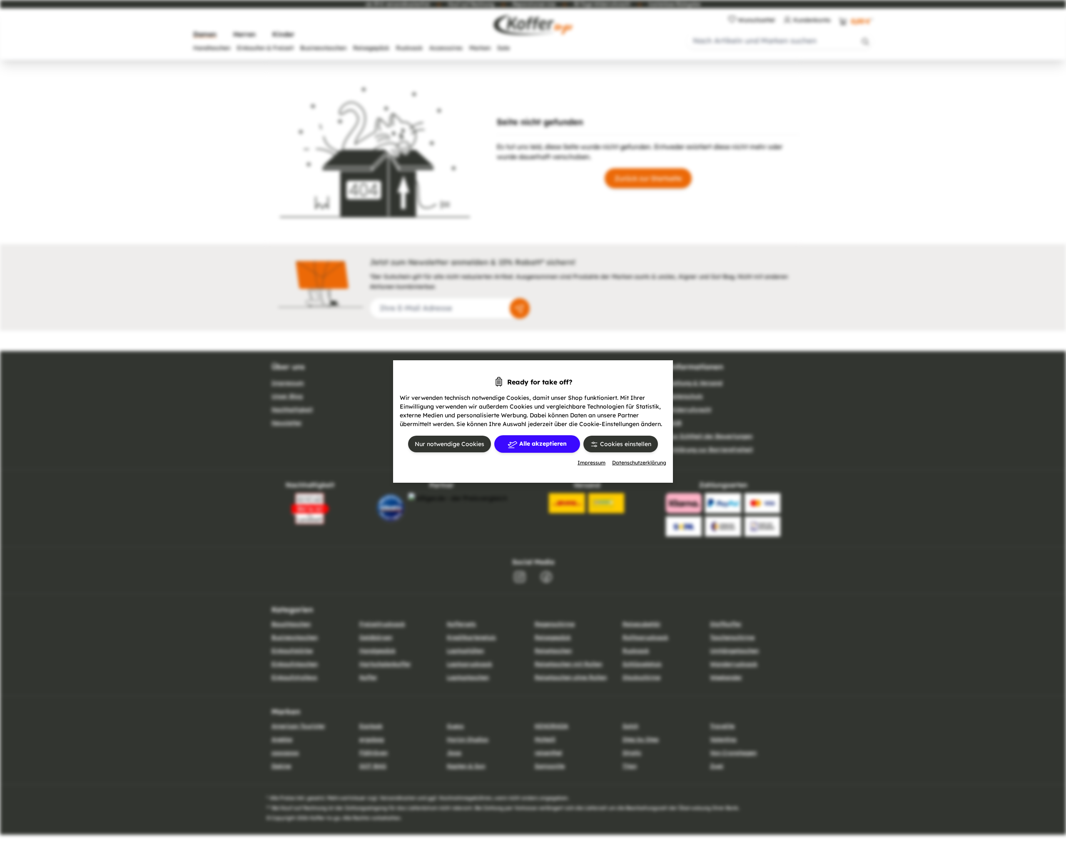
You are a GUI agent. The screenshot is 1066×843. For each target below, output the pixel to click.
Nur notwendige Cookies (449, 444)
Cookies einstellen (624, 444)
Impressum (591, 462)
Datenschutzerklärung (639, 462)
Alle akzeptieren (542, 443)
